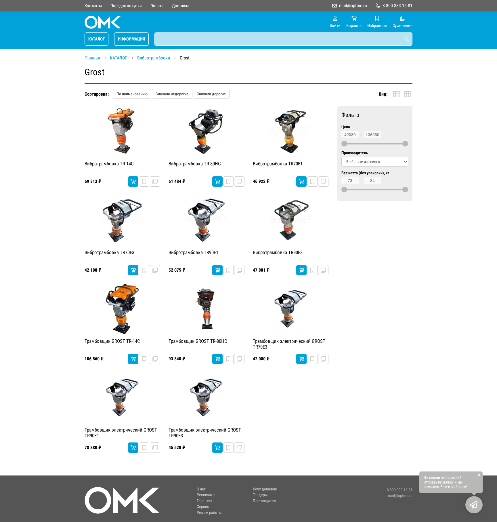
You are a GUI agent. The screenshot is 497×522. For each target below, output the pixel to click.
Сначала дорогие (211, 94)
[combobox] (283, 39)
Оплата (156, 5)
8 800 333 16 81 (397, 5)
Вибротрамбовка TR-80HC (195, 164)
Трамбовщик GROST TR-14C (112, 341)
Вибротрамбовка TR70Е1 (278, 164)
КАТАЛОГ (96, 39)
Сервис (203, 506)
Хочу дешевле (265, 489)
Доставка (180, 5)
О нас (201, 489)
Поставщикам (264, 501)
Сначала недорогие (172, 94)
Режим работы (209, 513)
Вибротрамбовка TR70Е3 (109, 252)
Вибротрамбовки (153, 58)
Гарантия (204, 501)
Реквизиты (206, 495)
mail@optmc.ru (353, 5)
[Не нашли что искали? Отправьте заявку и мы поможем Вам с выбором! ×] (474, 504)
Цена (345, 127)
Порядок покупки (126, 5)
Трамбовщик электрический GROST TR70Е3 (289, 344)
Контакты (93, 5)
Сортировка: (97, 94)
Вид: (383, 94)
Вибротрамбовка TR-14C (109, 164)
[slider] (344, 143)
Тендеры (260, 495)
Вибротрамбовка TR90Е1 (193, 252)
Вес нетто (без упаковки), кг (365, 173)
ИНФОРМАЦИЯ (131, 39)
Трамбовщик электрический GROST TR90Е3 (205, 432)
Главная (92, 58)
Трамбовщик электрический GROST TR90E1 (121, 432)
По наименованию (132, 94)
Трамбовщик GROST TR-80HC (198, 341)
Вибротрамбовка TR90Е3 (278, 252)
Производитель (354, 153)
